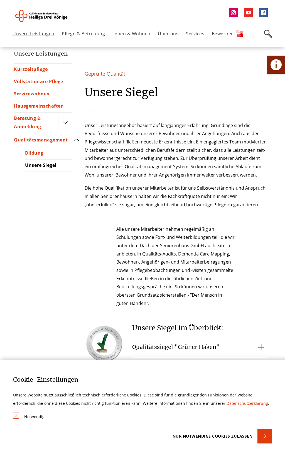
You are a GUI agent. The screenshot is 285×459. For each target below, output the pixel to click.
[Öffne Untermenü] (65, 123)
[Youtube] (249, 13)
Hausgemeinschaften (39, 106)
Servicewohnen (32, 94)
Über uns (168, 34)
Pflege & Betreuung (83, 34)
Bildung (34, 153)
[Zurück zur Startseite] (43, 16)
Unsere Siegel (40, 165)
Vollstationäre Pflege (38, 81)
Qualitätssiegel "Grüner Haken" (176, 347)
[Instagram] (234, 13)
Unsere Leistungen (34, 34)
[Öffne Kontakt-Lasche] (276, 65)
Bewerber (222, 34)
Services (195, 34)
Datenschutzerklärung (247, 403)
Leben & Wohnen (131, 34)
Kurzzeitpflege (31, 69)
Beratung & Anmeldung (27, 122)
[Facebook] (264, 13)
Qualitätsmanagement (41, 140)
